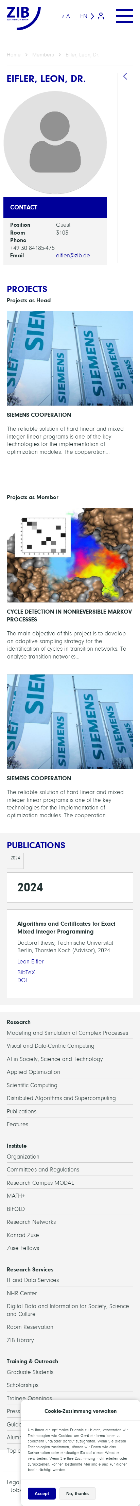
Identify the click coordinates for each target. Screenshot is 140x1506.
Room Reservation (30, 1327)
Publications (21, 1111)
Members (43, 55)
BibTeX (26, 972)
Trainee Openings (29, 1398)
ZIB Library (20, 1340)
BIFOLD (16, 1209)
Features (17, 1124)
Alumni (15, 1437)
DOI (22, 980)
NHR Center (22, 1293)
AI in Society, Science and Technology (55, 1059)
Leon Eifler (30, 961)
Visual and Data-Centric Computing (50, 1046)
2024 (15, 858)
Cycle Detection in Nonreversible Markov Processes (70, 588)
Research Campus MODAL (40, 1183)
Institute (17, 1145)
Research (19, 1022)
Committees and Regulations (43, 1169)
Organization (23, 1156)
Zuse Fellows (23, 1248)
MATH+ (16, 1196)
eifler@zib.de (73, 255)
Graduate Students (30, 1372)
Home (14, 55)
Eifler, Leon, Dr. (82, 55)
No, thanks (77, 1493)
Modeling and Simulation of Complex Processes (67, 1033)
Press (13, 1411)
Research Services (30, 1269)
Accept (42, 1493)
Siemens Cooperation (70, 387)
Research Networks (31, 1222)
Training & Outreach (32, 1361)
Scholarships (22, 1385)
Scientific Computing (32, 1085)
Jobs (16, 1490)
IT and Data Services (33, 1280)
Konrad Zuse (23, 1235)
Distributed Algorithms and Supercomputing (61, 1098)
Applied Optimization (33, 1072)
